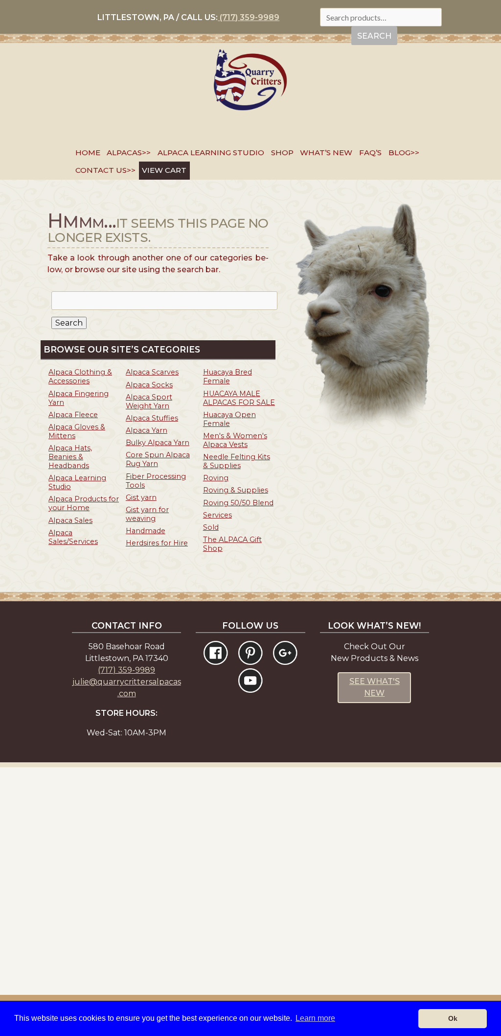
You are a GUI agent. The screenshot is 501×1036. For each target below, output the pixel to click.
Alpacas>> (129, 152)
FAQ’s (370, 152)
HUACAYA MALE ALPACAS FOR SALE (239, 398)
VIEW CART (164, 170)
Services (217, 515)
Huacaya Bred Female (227, 376)
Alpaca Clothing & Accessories (80, 376)
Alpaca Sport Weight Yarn (149, 401)
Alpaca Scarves (152, 372)
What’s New (326, 152)
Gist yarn (141, 497)
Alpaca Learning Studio (211, 152)
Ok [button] (452, 1018)
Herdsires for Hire (157, 543)
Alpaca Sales (70, 520)
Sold (211, 527)
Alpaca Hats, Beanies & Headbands (70, 457)
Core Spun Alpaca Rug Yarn (158, 459)
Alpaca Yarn (146, 430)
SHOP (282, 152)
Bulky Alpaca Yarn (157, 442)
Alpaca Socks (149, 384)
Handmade (145, 530)
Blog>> (403, 152)
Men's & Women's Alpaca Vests (235, 440)
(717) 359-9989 (248, 17)
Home (87, 152)
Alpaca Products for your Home (83, 503)
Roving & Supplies (235, 490)
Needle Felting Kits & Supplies (236, 461)
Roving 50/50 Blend (238, 502)
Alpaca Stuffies (152, 418)
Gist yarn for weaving (147, 514)
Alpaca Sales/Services (73, 537)
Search (374, 36)
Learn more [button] (315, 1018)
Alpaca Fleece (73, 414)
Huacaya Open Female (229, 419)
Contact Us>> (105, 170)
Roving (215, 477)
